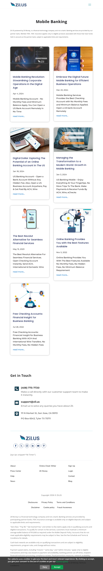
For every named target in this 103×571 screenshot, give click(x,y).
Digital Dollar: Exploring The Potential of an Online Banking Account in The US (29, 161)
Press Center (15, 471)
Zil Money (43, 471)
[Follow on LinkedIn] (32, 445)
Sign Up (71, 466)
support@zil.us (30, 401)
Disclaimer (35, 507)
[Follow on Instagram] (27, 445)
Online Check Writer (47, 466)
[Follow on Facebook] (15, 445)
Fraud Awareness (64, 507)
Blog (70, 481)
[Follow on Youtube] (38, 445)
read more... (19, 116)
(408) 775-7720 (30, 387)
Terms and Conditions (66, 502)
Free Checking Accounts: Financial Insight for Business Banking (28, 317)
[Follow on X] (21, 445)
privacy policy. (62, 561)
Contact (71, 476)
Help (12, 476)
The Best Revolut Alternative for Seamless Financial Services (28, 239)
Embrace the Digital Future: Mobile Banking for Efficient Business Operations (72, 80)
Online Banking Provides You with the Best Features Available (72, 242)
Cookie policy (48, 507)
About (13, 466)
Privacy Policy (46, 502)
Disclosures (33, 502)
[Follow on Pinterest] (44, 445)
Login (70, 471)
